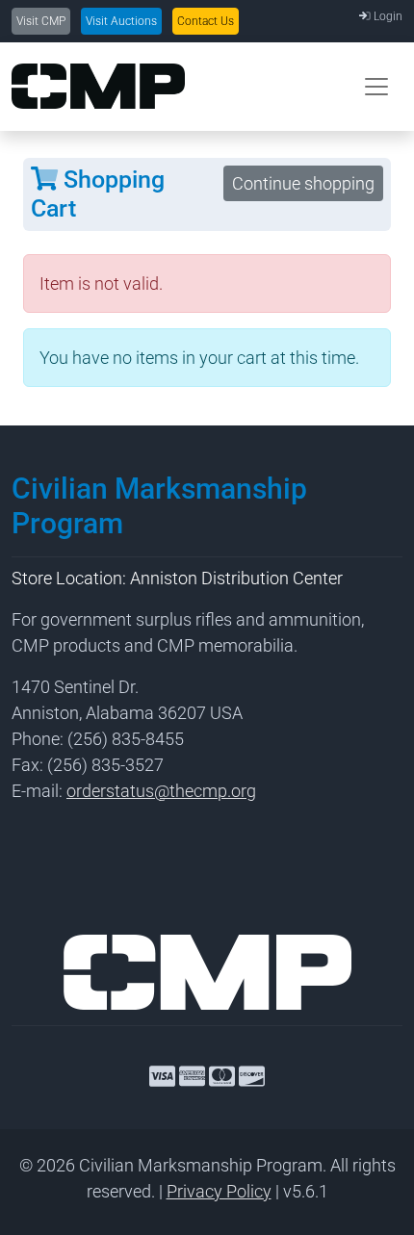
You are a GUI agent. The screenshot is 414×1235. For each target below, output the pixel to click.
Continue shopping (303, 183)
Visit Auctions (121, 21)
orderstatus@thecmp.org (161, 791)
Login (386, 16)
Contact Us (205, 21)
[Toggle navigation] (376, 86)
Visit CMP (40, 21)
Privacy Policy (219, 1191)
